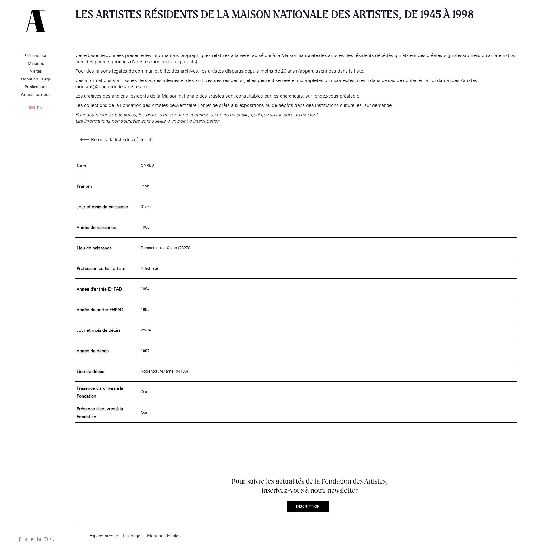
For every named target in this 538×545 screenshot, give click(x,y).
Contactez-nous (35, 94)
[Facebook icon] (19, 538)
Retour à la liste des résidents (122, 139)
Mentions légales (164, 535)
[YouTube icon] (32, 538)
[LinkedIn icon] (39, 538)
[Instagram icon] (45, 538)
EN (40, 107)
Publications (36, 86)
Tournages (132, 535)
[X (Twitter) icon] (26, 538)
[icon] (52, 538)
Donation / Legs (36, 78)
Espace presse (103, 535)
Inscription (308, 506)
